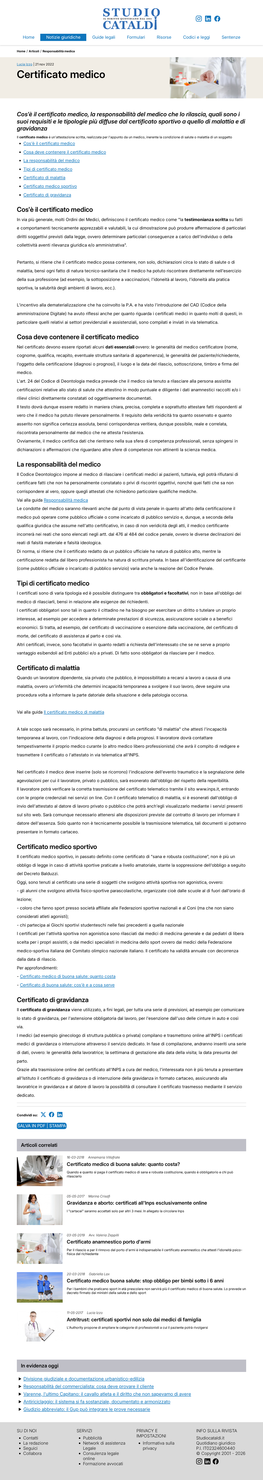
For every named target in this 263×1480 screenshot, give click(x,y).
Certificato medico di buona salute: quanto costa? (123, 1164)
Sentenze (231, 37)
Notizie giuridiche (63, 37)
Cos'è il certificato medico (49, 143)
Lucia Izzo (24, 64)
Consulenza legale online (101, 1456)
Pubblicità (92, 1437)
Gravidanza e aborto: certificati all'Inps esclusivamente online (137, 1203)
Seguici (30, 1448)
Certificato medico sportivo (50, 186)
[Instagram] (199, 18)
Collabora (32, 1453)
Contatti (30, 1437)
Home (29, 37)
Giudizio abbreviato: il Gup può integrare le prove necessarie (86, 1409)
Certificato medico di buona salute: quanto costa (67, 976)
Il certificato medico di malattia (74, 712)
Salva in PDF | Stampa (41, 1125)
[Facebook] (217, 18)
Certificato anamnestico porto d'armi (109, 1242)
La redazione (35, 1443)
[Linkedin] (208, 18)
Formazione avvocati (103, 1463)
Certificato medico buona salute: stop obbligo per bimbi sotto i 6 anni (145, 1281)
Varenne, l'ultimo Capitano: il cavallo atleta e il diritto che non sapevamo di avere (107, 1394)
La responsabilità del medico (51, 160)
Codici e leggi (196, 37)
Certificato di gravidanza (47, 194)
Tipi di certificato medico (47, 169)
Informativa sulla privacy (158, 1445)
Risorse (164, 37)
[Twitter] (43, 1114)
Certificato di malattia (44, 177)
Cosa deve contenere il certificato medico (64, 152)
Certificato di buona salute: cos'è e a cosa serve (67, 984)
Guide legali (103, 37)
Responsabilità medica (59, 51)
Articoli (34, 51)
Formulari (136, 37)
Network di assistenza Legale (104, 1445)
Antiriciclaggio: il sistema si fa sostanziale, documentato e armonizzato (96, 1401)
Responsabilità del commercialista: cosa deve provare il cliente (88, 1386)
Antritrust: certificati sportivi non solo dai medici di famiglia (134, 1320)
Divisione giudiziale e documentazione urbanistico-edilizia (83, 1378)
